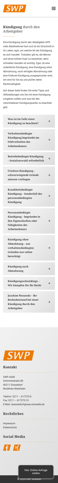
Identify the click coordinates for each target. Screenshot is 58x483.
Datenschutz (10, 427)
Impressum (9, 423)
